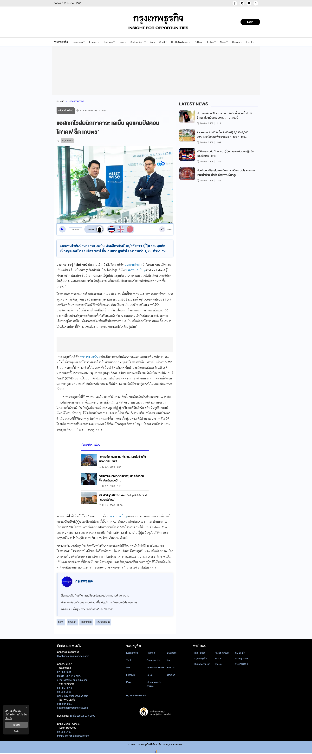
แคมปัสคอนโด (103, 622)
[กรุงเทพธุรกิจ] (61, 42)
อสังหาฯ (72, 622)
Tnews (218, 664)
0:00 (73, 229)
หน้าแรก (60, 101)
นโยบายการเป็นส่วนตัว (154, 684)
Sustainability (137, 42)
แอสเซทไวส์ (86, 622)
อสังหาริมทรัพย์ (77, 101)
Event (249, 42)
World (162, 42)
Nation (218, 658)
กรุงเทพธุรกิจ (200, 658)
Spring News (241, 658)
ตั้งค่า (16, 731)
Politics (198, 42)
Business (108, 42)
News (223, 42)
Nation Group (222, 653)
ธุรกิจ (60, 622)
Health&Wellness (179, 42)
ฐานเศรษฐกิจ (241, 664)
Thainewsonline (202, 664)
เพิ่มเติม (8, 718)
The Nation (199, 653)
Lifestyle (210, 42)
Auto (152, 42)
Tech (121, 42)
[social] (235, 3)
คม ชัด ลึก (240, 653)
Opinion (236, 42)
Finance (93, 42)
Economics (77, 42)
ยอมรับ (16, 724)
